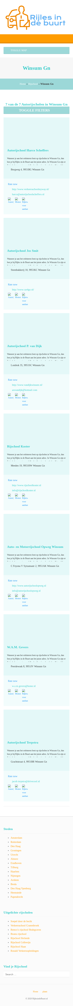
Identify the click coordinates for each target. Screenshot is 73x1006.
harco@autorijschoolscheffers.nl (28, 194)
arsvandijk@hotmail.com (24, 390)
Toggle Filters (34, 110)
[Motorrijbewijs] (18, 200)
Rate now (12, 184)
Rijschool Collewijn (20, 942)
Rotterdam (16, 842)
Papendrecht (17, 897)
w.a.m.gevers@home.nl (24, 686)
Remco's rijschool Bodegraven (26, 929)
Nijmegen (15, 875)
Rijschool (33, 84)
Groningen (16, 850)
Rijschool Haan (18, 946)
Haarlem (15, 871)
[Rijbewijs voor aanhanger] (25, 204)
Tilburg (14, 867)
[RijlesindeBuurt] (36, 17)
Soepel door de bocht (21, 921)
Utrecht (14, 854)
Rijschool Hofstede (20, 938)
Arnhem (15, 880)
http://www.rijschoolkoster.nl (26, 485)
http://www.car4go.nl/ (23, 289)
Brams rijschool (18, 934)
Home (23, 84)
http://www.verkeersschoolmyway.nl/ (30, 189)
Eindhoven (16, 863)
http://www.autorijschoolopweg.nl (29, 585)
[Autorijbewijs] (11, 200)
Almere (14, 859)
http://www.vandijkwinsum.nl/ (27, 385)
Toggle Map (18, 50)
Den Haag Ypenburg (21, 888)
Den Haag (16, 846)
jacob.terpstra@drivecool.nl (26, 781)
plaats (45, 991)
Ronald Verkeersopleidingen (25, 951)
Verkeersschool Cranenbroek (25, 925)
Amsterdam (16, 838)
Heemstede (16, 892)
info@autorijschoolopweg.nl (26, 590)
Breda (13, 884)
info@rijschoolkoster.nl (24, 490)
